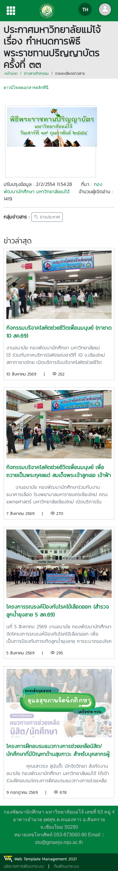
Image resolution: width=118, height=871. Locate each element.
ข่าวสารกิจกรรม (36, 73)
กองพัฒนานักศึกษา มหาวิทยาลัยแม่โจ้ (53, 187)
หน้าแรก (11, 73)
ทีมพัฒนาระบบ (66, 866)
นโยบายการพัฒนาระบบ (24, 866)
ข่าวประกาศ (49, 217)
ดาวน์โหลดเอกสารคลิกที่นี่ (26, 87)
